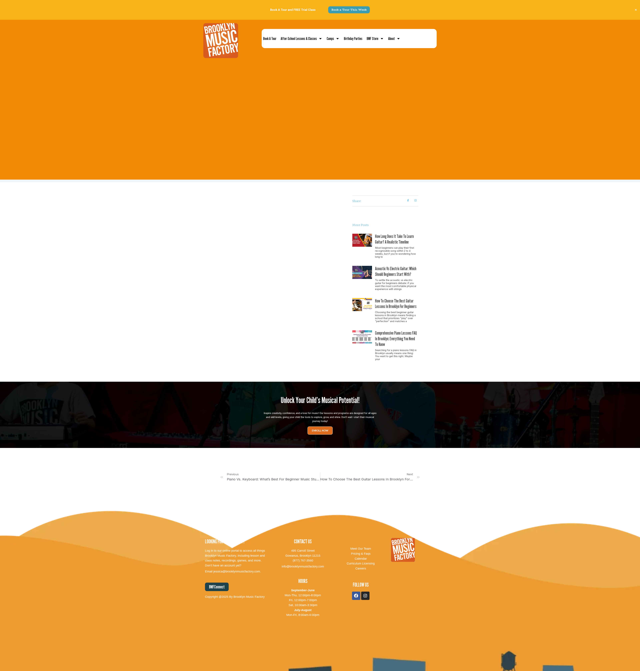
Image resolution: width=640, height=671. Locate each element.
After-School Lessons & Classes (299, 38)
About (391, 38)
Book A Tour (269, 38)
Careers (360, 568)
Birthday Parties (353, 38)
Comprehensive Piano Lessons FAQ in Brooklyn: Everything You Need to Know (396, 338)
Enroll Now (320, 430)
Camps (330, 38)
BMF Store (372, 38)
